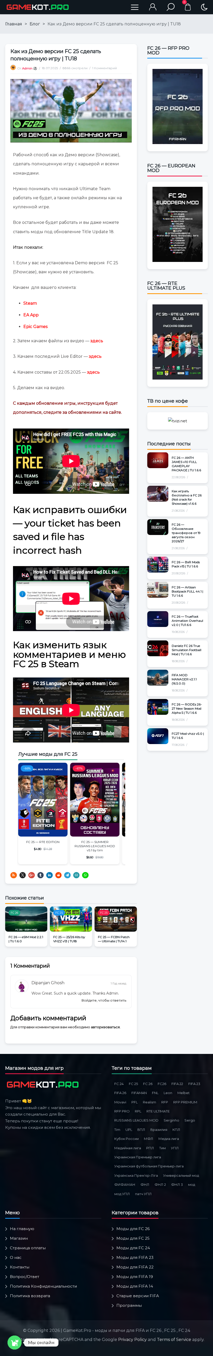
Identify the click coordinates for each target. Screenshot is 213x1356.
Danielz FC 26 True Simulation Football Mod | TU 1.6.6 (186, 650)
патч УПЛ (143, 1194)
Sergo (189, 1120)
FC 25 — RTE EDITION (42, 842)
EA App (31, 314)
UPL (128, 1129)
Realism (149, 1102)
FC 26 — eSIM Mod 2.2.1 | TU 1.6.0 (26, 939)
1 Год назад (118, 983)
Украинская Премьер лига (137, 1157)
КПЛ (176, 1129)
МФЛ (148, 1139)
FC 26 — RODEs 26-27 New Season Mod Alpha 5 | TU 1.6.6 (187, 708)
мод (191, 1184)
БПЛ (141, 1129)
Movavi (120, 1102)
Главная (13, 24)
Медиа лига (168, 1139)
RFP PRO (122, 1111)
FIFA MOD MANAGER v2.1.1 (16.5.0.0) (184, 679)
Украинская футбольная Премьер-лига (149, 1166)
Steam (30, 303)
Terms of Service (174, 1339)
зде (91, 372)
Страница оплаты (28, 1247)
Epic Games (35, 326)
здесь (96, 340)
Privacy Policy (132, 1339)
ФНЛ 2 (160, 1184)
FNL (155, 1093)
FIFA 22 (177, 1084)
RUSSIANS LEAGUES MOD (136, 1120)
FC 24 (119, 1084)
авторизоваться (105, 1027)
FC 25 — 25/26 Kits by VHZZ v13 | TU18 (69, 939)
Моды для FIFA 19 (134, 1276)
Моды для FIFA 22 (135, 1267)
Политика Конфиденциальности (43, 1286)
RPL (138, 1111)
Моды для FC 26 (133, 1228)
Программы (129, 1305)
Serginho (171, 1120)
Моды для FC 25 (133, 1238)
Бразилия (158, 1129)
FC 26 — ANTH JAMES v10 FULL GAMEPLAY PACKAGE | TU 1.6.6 (186, 464)
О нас (16, 1257)
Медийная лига (127, 1148)
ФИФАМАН (124, 1184)
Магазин (19, 1238)
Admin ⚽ (29, 68)
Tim (117, 1129)
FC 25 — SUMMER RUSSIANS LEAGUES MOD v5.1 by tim (95, 846)
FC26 (162, 1084)
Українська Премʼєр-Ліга (136, 1175)
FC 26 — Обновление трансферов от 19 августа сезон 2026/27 (186, 533)
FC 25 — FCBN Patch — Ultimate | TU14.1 (114, 939)
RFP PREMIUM (185, 1102)
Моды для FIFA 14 (134, 1286)
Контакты (19, 1267)
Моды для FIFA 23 (135, 1257)
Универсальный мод (181, 1175)
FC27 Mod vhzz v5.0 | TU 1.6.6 (188, 736)
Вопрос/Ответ (24, 1276)
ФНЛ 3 (177, 1184)
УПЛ (175, 1148)
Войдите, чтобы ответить (104, 1000)
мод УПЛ (122, 1194)
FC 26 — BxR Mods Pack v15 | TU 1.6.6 (186, 564)
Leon (168, 1093)
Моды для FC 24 (133, 1247)
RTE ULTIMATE (158, 1111)
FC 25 (59, 913)
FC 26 (14, 913)
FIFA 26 (120, 1093)
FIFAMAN (139, 1093)
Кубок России (126, 1139)
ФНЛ (145, 1184)
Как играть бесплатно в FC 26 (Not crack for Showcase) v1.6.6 (187, 497)
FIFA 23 (194, 1084)
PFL (134, 1102)
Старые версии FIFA (137, 1295)
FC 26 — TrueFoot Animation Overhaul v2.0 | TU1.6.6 (187, 621)
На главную (22, 1228)
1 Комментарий (104, 68)
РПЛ (150, 1148)
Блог (35, 24)
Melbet (183, 1093)
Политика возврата (30, 1295)
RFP (164, 1102)
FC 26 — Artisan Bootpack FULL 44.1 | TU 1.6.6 (187, 591)
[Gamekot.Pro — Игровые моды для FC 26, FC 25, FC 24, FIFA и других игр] (37, 7)
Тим (162, 1148)
